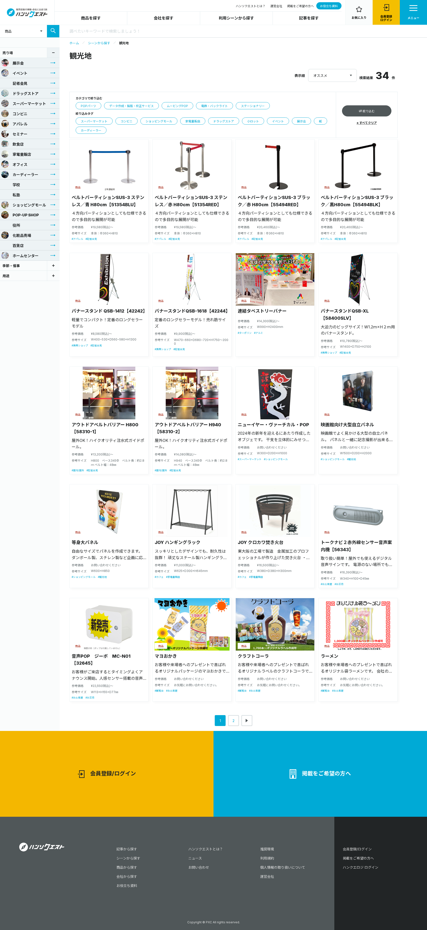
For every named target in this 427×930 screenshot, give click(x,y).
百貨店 (18, 245)
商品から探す (126, 867)
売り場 (7, 53)
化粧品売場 (22, 235)
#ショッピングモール (276, 459)
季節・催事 (11, 266)
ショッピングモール (29, 205)
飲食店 (18, 144)
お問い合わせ (198, 867)
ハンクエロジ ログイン (360, 867)
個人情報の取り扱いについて (282, 867)
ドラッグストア (26, 93)
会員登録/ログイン (113, 773)
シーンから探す (99, 43)
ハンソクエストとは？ (250, 6)
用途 (5, 276)
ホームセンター (26, 255)
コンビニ (20, 114)
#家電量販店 (173, 576)
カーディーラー (25, 174)
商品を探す (91, 18)
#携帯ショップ (80, 345)
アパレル (20, 124)
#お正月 (339, 584)
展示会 (18, 63)
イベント (20, 73)
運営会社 (276, 6)
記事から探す (126, 849)
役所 (16, 225)
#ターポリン (245, 332)
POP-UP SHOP (26, 215)
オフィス (20, 164)
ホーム (74, 43)
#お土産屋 (326, 584)
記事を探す (309, 18)
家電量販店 (22, 154)
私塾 (16, 195)
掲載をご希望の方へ (300, 6)
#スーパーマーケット (249, 459)
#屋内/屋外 (78, 470)
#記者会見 (91, 238)
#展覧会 (159, 690)
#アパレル (77, 238)
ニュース (195, 858)
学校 (16, 184)
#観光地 (351, 459)
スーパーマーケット (29, 103)
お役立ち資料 (329, 6)
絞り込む (368, 111)
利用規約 (267, 858)
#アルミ (258, 332)
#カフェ (159, 576)
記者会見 (20, 83)
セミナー (20, 134)
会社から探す (126, 876)
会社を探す (163, 18)
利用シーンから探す (236, 18)
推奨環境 (267, 849)
